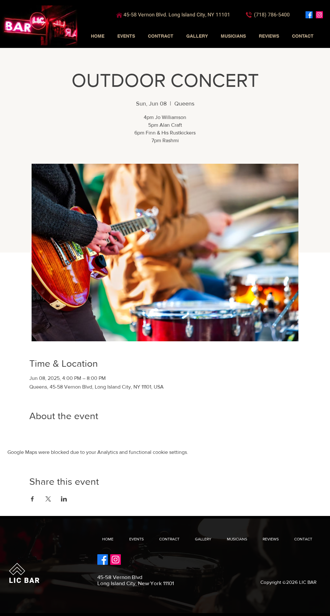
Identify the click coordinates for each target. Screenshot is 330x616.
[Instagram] (319, 14)
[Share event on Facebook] (32, 498)
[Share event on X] (48, 498)
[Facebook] (309, 14)
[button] (126, 36)
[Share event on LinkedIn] (64, 498)
